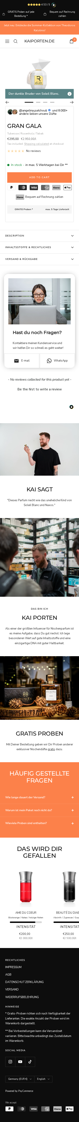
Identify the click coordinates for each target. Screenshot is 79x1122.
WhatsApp (61, 361)
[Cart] (71, 41)
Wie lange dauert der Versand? (25, 797)
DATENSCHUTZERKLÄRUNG (24, 982)
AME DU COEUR (25, 913)
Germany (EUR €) (17, 1079)
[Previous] (7, 102)
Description (14, 235)
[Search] (16, 41)
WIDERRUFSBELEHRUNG (22, 997)
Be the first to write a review (39, 389)
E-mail (22, 361)
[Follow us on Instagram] (10, 1062)
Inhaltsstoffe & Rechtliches (28, 247)
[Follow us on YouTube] (20, 1062)
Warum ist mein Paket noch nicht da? (28, 810)
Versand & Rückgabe (21, 259)
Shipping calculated (36, 144)
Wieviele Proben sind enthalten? (26, 823)
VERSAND (12, 990)
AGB (8, 975)
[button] (39, 389)
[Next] (72, 102)
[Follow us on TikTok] (30, 1062)
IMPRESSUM (13, 967)
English (41, 1079)
